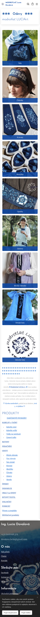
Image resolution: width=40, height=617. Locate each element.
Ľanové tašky (11, 437)
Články (4, 556)
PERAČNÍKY (7, 446)
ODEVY (5, 451)
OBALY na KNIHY (9, 493)
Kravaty (9, 466)
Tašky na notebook (13, 434)
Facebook (4, 573)
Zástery (9, 476)
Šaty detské (10, 462)
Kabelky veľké (11, 430)
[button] (28, 4)
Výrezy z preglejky (9, 511)
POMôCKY (6, 506)
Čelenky (9, 473)
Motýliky (9, 469)
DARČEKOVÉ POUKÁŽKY (17, 418)
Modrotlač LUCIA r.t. (18, 387)
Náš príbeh (5, 552)
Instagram (5, 577)
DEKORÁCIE (7, 488)
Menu (37, 4)
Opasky (9, 480)
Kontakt (4, 561)
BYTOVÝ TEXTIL (8, 497)
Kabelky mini (11, 427)
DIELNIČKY (6, 502)
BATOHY (5, 442)
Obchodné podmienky (9, 594)
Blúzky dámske (12, 455)
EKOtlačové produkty (10, 515)
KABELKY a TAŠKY (9, 423)
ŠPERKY (5, 484)
